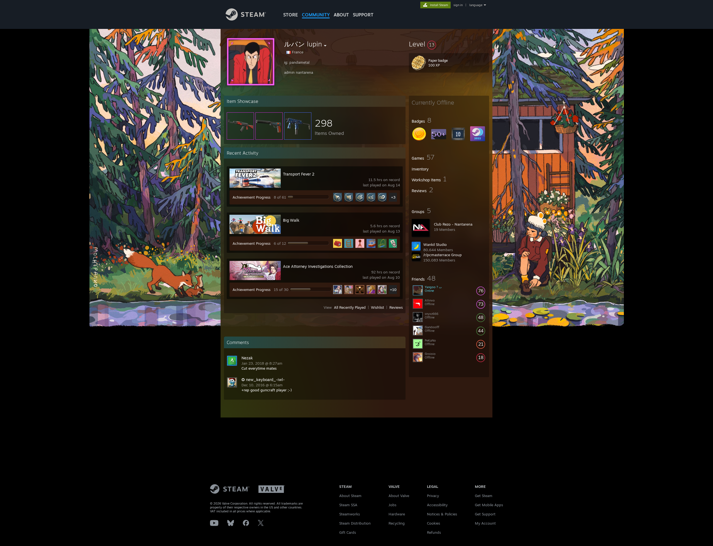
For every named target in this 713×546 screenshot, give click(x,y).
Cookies (433, 523)
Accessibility (437, 505)
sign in (458, 5)
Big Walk (291, 220)
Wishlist (377, 307)
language (475, 5)
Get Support (485, 514)
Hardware (397, 514)
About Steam (350, 495)
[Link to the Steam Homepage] (246, 19)
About (341, 15)
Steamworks (349, 514)
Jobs (392, 505)
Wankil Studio (435, 244)
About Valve (399, 495)
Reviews (396, 307)
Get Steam (483, 495)
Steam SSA (348, 505)
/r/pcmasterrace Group (442, 255)
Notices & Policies (442, 514)
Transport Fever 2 (298, 174)
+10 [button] (393, 289)
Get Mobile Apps (489, 505)
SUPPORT (363, 15)
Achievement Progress (251, 197)
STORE (290, 15)
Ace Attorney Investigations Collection (318, 266)
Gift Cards (347, 532)
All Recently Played (350, 307)
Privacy (433, 495)
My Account (485, 523)
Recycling (397, 523)
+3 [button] (393, 197)
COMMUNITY (316, 15)
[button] (449, 44)
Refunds (434, 532)
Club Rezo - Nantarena (453, 224)
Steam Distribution (355, 523)
